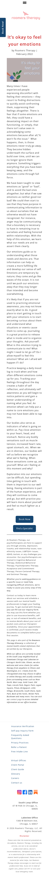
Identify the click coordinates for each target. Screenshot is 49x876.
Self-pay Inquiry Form (22, 730)
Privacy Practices (20, 742)
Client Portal (17, 765)
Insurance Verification (22, 726)
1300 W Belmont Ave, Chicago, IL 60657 (27, 820)
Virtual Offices (18, 760)
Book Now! (2, 27)
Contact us (16, 782)
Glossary (15, 773)
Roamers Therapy (25, 50)
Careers (15, 778)
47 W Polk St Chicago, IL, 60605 (25, 805)
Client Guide (17, 769)
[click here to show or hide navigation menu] (24, 3)
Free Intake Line (19, 751)
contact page (16, 699)
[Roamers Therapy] (26, 15)
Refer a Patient (19, 747)
